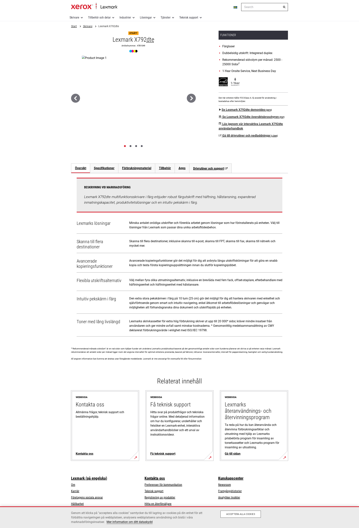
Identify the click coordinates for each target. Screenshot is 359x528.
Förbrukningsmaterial (136, 168)
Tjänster (166, 17)
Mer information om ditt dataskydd (130, 522)
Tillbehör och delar (99, 17)
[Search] (284, 7)
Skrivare (74, 17)
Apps (182, 168)
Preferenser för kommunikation (163, 484)
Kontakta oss (155, 478)
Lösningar (146, 17)
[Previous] (75, 98)
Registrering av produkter (160, 497)
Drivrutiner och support (208, 168)
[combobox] (264, 7)
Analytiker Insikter (229, 497)
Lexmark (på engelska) (89, 478)
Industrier (125, 17)
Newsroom (224, 484)
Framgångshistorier (230, 491)
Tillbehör (165, 168)
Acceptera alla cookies (240, 514)
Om (73, 484)
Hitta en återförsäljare (158, 504)
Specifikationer (104, 168)
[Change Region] (235, 7)
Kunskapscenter (230, 478)
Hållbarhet (77, 504)
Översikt (80, 168)
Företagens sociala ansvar (87, 497)
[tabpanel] (179, 258)
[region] (179, 517)
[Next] (191, 98)
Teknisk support (188, 17)
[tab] (125, 146)
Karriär (75, 491)
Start (94, 6)
